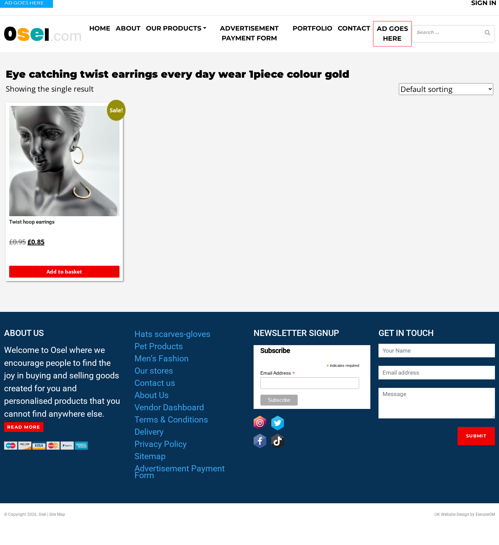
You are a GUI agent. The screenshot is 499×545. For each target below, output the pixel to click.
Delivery (149, 432)
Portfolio (312, 28)
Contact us (154, 383)
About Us (151, 395)
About (128, 28)
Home (99, 28)
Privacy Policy (160, 444)
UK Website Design (452, 514)
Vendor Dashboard (169, 407)
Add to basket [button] (64, 271)
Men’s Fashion (161, 358)
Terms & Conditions (171, 420)
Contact (354, 28)
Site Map (57, 514)
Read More (23, 427)
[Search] (487, 32)
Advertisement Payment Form (249, 33)
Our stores (153, 371)
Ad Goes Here (392, 33)
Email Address (277, 373)
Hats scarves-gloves (172, 334)
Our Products (173, 28)
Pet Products (158, 346)
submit (476, 435)
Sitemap (150, 456)
